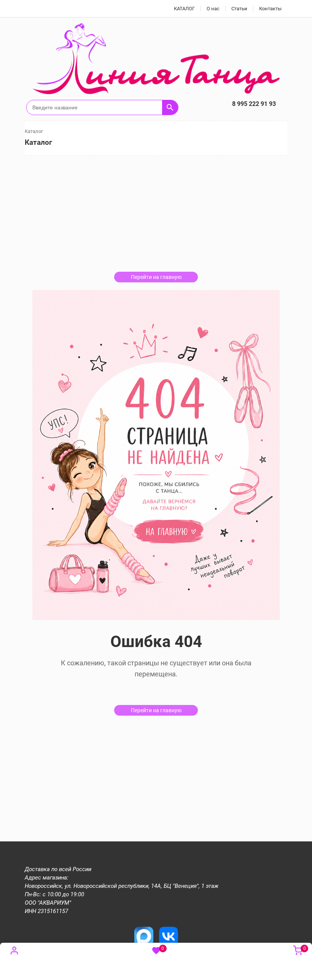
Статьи (239, 8)
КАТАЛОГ (184, 8)
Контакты (270, 8)
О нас (213, 8)
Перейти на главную (156, 277)
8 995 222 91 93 (254, 103)
